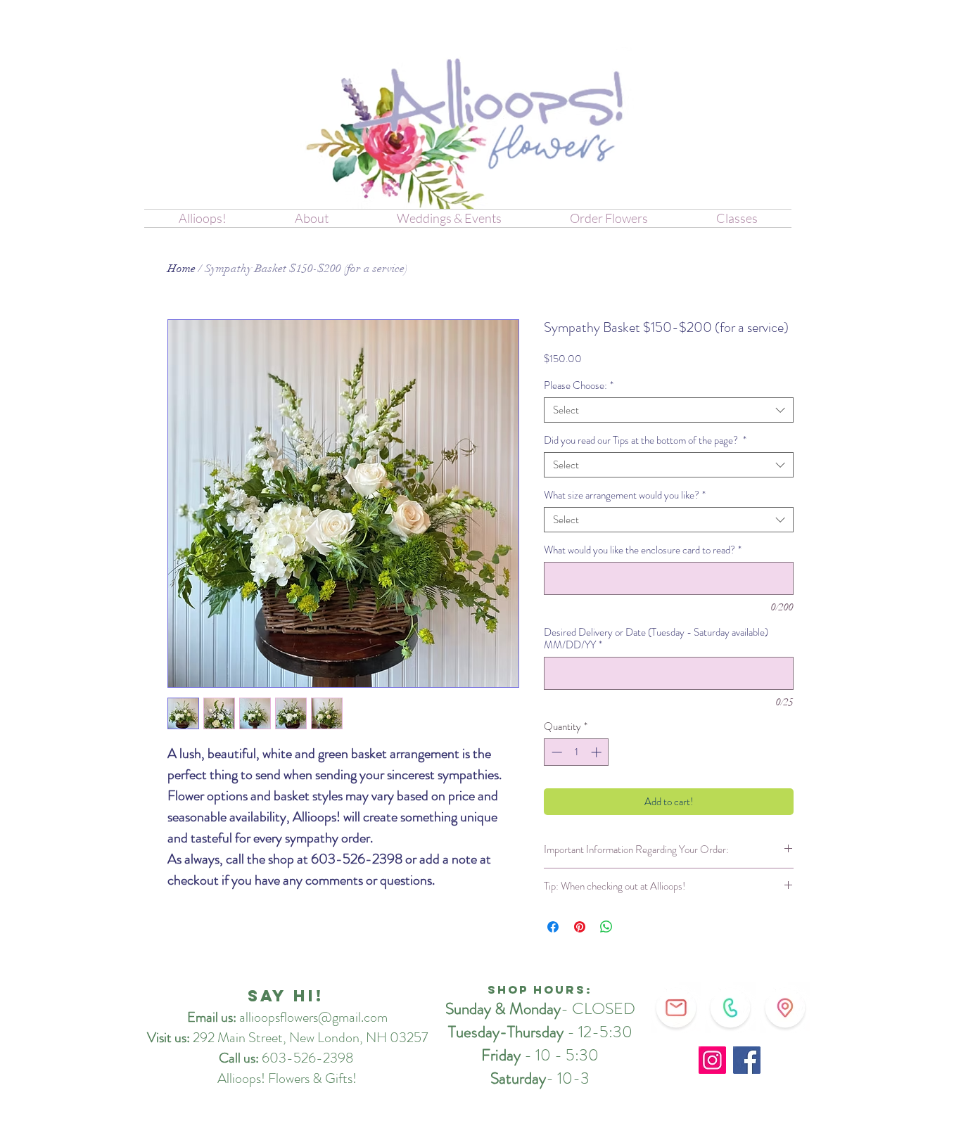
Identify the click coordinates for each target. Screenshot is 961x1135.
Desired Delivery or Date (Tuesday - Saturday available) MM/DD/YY (656, 638)
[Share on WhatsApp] (606, 926)
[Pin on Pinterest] (579, 926)
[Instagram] (712, 1060)
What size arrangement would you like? (625, 495)
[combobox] (669, 410)
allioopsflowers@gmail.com (313, 1017)
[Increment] (597, 752)
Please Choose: (578, 385)
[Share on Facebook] (553, 926)
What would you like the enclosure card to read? (643, 550)
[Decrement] (555, 752)
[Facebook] (746, 1060)
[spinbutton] (576, 752)
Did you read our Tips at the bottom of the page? (645, 440)
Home (181, 269)
